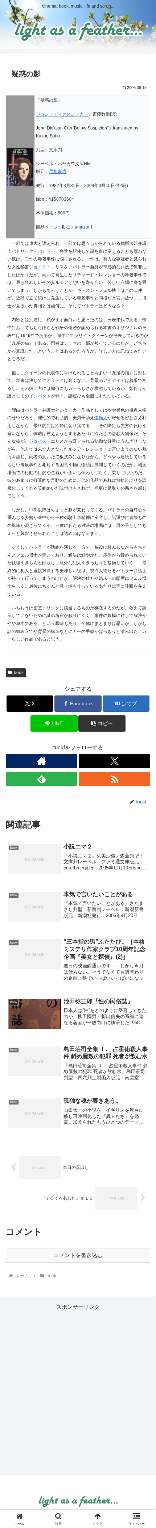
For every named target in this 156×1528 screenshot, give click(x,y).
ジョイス (37, 266)
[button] (101, 723)
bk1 (66, 227)
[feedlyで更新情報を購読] (41, 779)
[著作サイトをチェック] (41, 761)
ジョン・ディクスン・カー (62, 114)
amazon (83, 227)
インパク (37, 396)
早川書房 (57, 171)
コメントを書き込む (78, 1255)
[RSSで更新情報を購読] (114, 779)
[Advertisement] (78, 1389)
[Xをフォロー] (114, 761)
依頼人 (100, 417)
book (19, 672)
